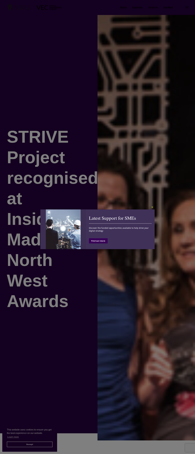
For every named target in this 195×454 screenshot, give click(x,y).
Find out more (98, 241)
